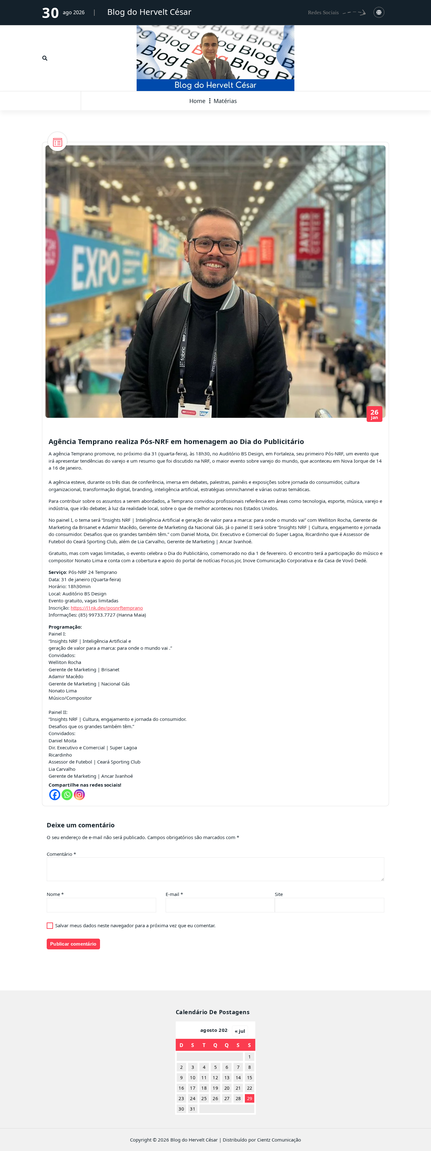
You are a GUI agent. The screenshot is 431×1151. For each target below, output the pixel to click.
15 (249, 1078)
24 (192, 1098)
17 (192, 1088)
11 (204, 1078)
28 (238, 1098)
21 (238, 1088)
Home (197, 101)
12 (215, 1078)
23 (181, 1098)
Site (279, 894)
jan (374, 414)
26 (215, 1098)
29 (249, 1098)
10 (192, 1078)
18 (204, 1088)
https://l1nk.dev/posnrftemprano (107, 608)
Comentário (61, 854)
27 (227, 1098)
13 (227, 1078)
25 (204, 1098)
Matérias (225, 101)
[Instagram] (79, 794)
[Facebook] (54, 794)
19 (215, 1088)
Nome (55, 894)
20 (227, 1088)
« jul (240, 1031)
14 (238, 1078)
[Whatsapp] (67, 794)
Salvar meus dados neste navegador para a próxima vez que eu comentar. (135, 925)
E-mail (174, 894)
